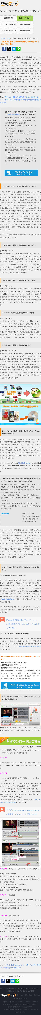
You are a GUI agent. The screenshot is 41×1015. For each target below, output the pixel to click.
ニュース (14, 991)
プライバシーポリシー (30, 988)
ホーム (2, 988)
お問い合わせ (22, 991)
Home (3, 38)
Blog (8, 38)
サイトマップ (17, 988)
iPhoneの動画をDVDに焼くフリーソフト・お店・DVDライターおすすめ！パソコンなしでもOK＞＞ (22, 624)
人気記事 (31, 991)
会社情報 (9, 988)
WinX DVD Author (14, 114)
